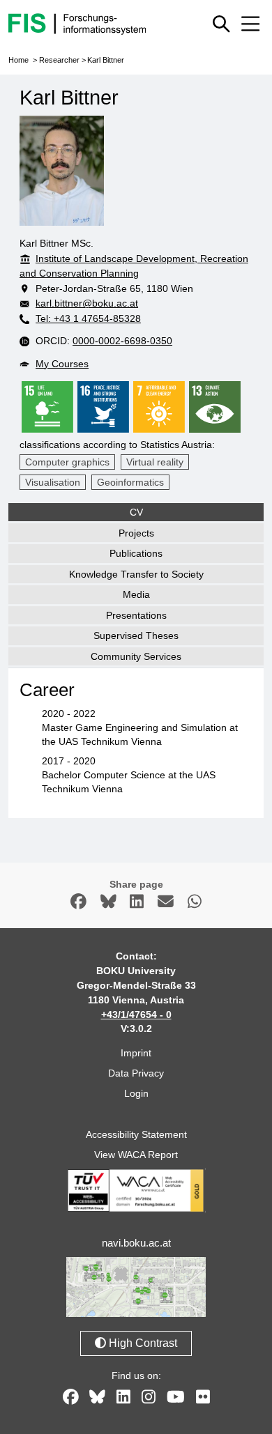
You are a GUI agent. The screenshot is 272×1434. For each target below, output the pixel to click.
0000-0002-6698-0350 (122, 340)
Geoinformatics (130, 482)
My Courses (62, 363)
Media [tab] (136, 594)
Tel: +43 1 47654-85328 (88, 318)
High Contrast (141, 1343)
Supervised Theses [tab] (136, 635)
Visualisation (52, 482)
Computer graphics (67, 462)
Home (18, 60)
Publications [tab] (136, 553)
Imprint (136, 1052)
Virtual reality (154, 462)
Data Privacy (136, 1073)
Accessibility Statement (136, 1134)
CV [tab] (136, 512)
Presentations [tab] (136, 615)
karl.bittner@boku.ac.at (87, 303)
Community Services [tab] (136, 656)
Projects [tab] (136, 533)
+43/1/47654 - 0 (136, 1014)
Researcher (59, 60)
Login (136, 1093)
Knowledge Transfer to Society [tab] (136, 574)
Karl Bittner (105, 60)
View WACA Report (136, 1154)
